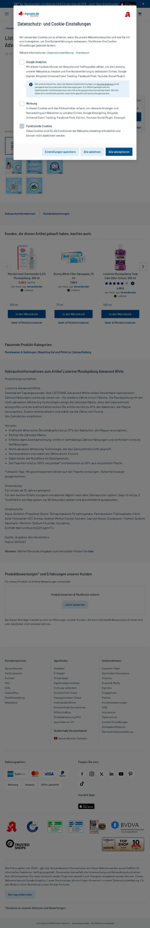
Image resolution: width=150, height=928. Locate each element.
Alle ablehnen (92, 151)
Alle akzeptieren (119, 151)
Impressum (82, 52)
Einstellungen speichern (60, 151)
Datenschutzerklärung (60, 52)
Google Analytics (105, 84)
